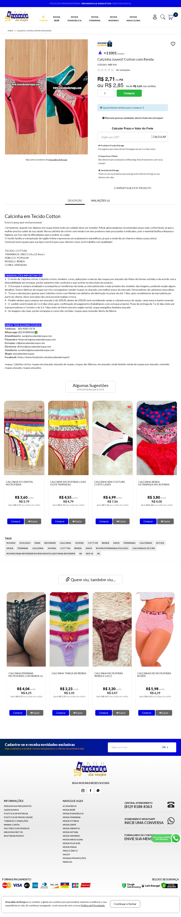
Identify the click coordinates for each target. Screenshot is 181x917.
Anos (89, 548)
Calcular (159, 136)
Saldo (66, 854)
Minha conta (12, 824)
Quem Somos (11, 809)
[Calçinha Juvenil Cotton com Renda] (25, 96)
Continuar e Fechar (125, 903)
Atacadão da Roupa (57, 159)
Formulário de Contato (143, 837)
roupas (11, 543)
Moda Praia (70, 847)
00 (80, 553)
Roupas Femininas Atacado (112, 548)
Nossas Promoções (74, 858)
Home (10, 31)
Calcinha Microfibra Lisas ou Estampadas (68, 483)
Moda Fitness (71, 821)
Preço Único (70, 850)
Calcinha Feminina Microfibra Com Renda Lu (25, 674)
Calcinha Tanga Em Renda (68, 673)
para (37, 543)
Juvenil (52, 548)
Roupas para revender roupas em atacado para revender (41, 553)
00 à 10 (89, 553)
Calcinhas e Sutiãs (143, 548)
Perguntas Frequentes (17, 806)
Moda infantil (71, 828)
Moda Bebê (56, 19)
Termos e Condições (16, 821)
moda (10, 548)
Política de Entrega (16, 813)
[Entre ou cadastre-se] (156, 16)
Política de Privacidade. (93, 905)
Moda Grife (69, 824)
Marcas (67, 862)
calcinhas (145, 543)
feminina (22, 548)
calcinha (65, 543)
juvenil (79, 543)
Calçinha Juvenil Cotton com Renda (34, 31)
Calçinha (37, 548)
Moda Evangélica (74, 19)
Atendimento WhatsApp (144, 821)
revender (50, 543)
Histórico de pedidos (16, 828)
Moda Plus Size (71, 843)
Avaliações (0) (100, 200)
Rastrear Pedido (14, 835)
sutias (160, 543)
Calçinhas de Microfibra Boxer (154, 674)
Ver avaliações (123, 69)
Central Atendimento (138, 805)
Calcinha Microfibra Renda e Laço (108, 674)
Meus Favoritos (13, 832)
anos (116, 543)
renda (105, 543)
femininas (129, 543)
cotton (93, 543)
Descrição (75, 200)
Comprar (129, 93)
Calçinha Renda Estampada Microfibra (154, 483)
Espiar (34, 521)
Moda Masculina (133, 19)
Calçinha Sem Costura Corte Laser (109, 483)
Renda (78, 548)
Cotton (65, 548)
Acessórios (70, 806)
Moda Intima (70, 832)
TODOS (43, 20)
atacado (24, 543)
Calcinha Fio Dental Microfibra (19, 483)
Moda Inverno (113, 19)
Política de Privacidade (18, 817)
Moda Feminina (94, 19)
